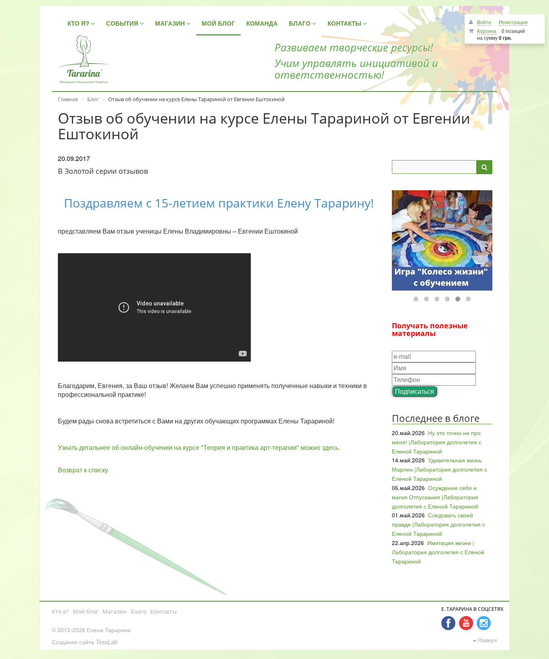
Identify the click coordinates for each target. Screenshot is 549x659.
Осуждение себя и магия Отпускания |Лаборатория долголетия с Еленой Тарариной (435, 497)
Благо (138, 611)
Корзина (486, 30)
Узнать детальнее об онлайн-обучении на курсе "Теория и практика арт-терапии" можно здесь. (199, 447)
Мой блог (85, 611)
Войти (484, 21)
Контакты (163, 611)
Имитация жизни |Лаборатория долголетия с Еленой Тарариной (438, 552)
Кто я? (60, 611)
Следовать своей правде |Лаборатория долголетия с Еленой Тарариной (438, 524)
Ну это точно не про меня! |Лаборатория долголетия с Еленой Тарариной (436, 442)
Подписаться (414, 391)
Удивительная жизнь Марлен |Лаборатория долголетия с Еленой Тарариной (439, 469)
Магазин (114, 611)
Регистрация (513, 21)
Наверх (486, 640)
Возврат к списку (83, 469)
